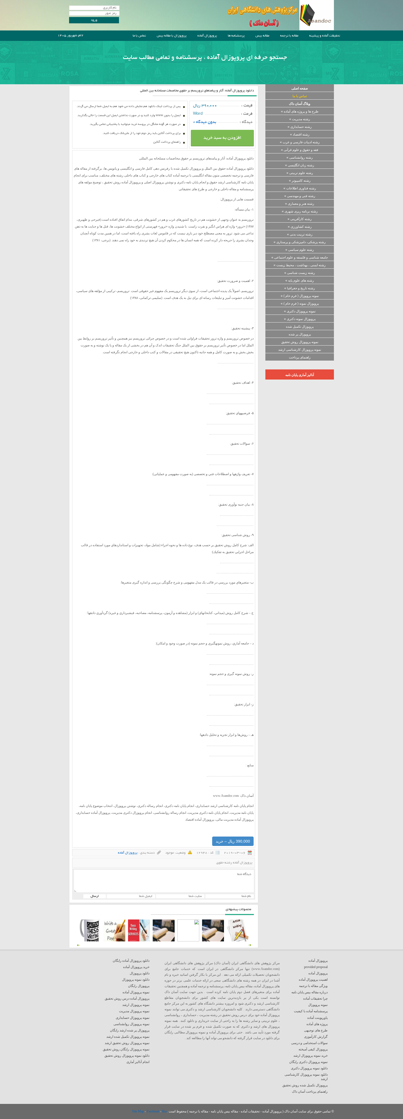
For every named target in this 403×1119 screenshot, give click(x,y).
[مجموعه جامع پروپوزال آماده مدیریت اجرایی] (164, 940)
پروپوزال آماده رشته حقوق (234, 863)
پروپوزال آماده (207, 36)
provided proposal (316, 967)
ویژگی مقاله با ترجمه (313, 986)
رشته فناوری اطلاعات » (299, 188)
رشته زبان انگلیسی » (299, 165)
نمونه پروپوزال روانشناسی (131, 1024)
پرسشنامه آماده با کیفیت (311, 1011)
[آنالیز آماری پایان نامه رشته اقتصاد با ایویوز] (139, 940)
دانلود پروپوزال (139, 973)
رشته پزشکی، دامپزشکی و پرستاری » (300, 242)
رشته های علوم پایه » (299, 280)
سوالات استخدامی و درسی (309, 1043)
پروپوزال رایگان (138, 986)
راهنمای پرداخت (300, 357)
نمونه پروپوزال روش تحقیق (299, 342)
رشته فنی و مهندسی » (299, 196)
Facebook (153, 1111)
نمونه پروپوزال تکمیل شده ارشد (127, 1037)
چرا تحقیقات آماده (315, 998)
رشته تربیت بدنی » (300, 234)
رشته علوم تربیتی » (299, 173)
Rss (164, 1111)
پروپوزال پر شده (300, 334)
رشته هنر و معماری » (299, 204)
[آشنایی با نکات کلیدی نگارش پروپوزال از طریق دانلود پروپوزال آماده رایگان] (114, 940)
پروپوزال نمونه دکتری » (300, 319)
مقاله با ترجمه (289, 36)
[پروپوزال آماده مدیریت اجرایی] (188, 940)
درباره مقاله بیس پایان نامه (309, 992)
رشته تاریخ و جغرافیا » (299, 288)
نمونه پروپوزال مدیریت (134, 1011)
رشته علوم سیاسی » (299, 250)
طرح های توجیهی (316, 1030)
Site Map (138, 1111)
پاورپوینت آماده (317, 1018)
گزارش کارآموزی (316, 1037)
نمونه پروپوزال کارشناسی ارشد (299, 350)
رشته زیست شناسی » (299, 273)
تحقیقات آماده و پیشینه (324, 36)
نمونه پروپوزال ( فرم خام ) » (300, 296)
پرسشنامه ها (236, 36)
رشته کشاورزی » (300, 227)
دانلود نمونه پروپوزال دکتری (309, 1068)
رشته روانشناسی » (299, 157)
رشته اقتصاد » (300, 134)
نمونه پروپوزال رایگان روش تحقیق (126, 1049)
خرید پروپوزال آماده (136, 967)
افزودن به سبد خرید (222, 138)
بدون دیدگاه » (204, 122)
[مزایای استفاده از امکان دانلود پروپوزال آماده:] (90, 940)
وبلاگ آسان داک (299, 104)
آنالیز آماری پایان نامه (299, 375)
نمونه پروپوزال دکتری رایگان (308, 1062)
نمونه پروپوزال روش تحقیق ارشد (127, 1043)
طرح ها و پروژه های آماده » (300, 111)
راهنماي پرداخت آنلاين (167, 142)
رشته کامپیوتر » (300, 181)
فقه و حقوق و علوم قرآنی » (299, 150)
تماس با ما (139, 36)
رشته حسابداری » (300, 127)
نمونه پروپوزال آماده (136, 992)
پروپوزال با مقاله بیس (171, 36)
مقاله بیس (262, 36)
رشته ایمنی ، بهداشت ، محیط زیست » (300, 265)
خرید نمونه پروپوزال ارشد (310, 1056)
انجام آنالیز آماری (137, 1062)
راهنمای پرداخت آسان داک (310, 1091)
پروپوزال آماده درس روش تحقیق (127, 998)
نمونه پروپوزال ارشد (135, 1005)
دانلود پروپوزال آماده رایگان (131, 961)
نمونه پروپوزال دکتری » (300, 311)
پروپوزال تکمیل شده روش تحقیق (305, 1085)
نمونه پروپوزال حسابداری (132, 1018)
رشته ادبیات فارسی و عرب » (300, 142)
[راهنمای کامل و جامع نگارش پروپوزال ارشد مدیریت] (238, 940)
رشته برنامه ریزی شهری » (300, 211)
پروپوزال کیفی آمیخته (313, 1049)
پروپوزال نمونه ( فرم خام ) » (300, 303)
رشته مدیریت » (299, 119)
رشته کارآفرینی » (300, 219)
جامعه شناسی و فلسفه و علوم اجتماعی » (299, 257)
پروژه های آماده (317, 1024)
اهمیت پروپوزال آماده (313, 979)
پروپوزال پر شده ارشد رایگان (129, 1030)
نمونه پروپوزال (318, 1005)
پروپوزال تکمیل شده (300, 327)
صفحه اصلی (299, 88)
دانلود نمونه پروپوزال (135, 979)
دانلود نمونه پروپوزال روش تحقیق (126, 1056)
